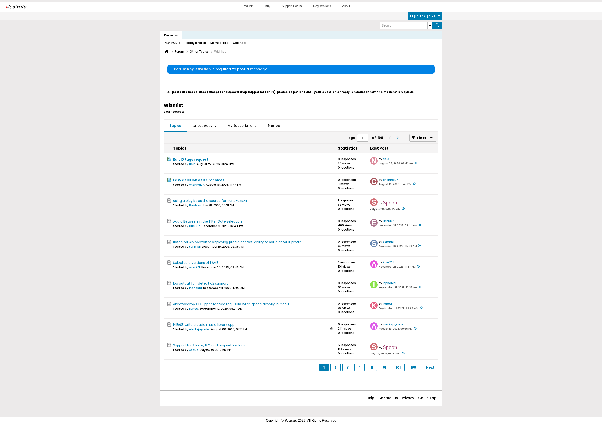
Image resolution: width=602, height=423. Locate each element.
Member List (219, 43)
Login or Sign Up (423, 16)
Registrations (322, 6)
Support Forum (292, 6)
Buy (267, 6)
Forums (171, 35)
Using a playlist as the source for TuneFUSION (210, 200)
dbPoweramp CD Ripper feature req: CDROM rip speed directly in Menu (231, 304)
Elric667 (194, 226)
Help (370, 398)
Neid (192, 164)
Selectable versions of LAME (195, 262)
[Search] (437, 25)
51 (384, 367)
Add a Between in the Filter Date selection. (207, 221)
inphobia (195, 288)
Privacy (408, 398)
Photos (274, 125)
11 (372, 367)
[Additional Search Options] (429, 25)
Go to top (427, 398)
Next (430, 367)
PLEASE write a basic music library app (203, 324)
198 (413, 367)
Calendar (239, 43)
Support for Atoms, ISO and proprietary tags (209, 345)
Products (248, 6)
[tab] (175, 126)
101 (398, 367)
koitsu (193, 309)
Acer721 (194, 267)
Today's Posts (195, 43)
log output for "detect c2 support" (201, 283)
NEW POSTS (173, 43)
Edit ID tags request (190, 159)
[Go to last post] (416, 163)
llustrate (16, 7)
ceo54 (193, 350)
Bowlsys (195, 205)
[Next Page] (397, 138)
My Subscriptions (242, 125)
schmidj (195, 247)
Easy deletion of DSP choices (198, 180)
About (346, 6)
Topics (175, 125)
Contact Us (388, 398)
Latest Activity (204, 125)
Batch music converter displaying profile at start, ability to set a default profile (237, 242)
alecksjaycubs (199, 329)
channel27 (196, 185)
